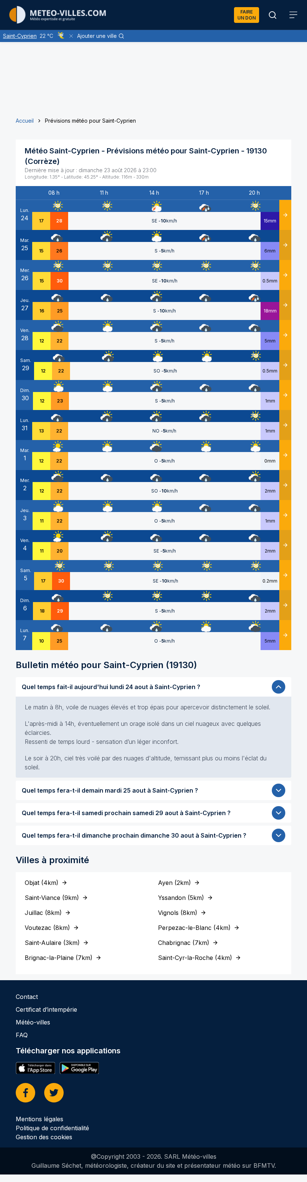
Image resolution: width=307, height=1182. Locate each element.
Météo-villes (33, 1022)
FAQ (22, 1035)
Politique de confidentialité (52, 1128)
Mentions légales (39, 1119)
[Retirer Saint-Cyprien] (71, 36)
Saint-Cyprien (20, 36)
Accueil (25, 120)
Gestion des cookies (44, 1137)
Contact (27, 996)
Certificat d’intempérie (46, 1009)
